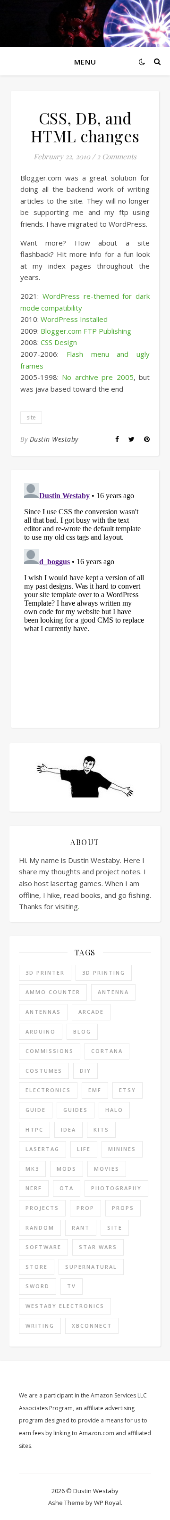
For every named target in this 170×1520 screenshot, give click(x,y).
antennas (43, 1011)
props (123, 1207)
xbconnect (92, 1325)
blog (82, 1031)
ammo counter (53, 991)
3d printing (103, 972)
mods (66, 1168)
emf (95, 1089)
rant (81, 1227)
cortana (107, 1050)
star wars (98, 1246)
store (37, 1266)
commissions (50, 1050)
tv (71, 1286)
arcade (91, 1011)
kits (101, 1129)
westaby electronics (65, 1305)
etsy (127, 1089)
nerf (34, 1187)
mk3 (32, 1168)
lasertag (43, 1148)
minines (122, 1148)
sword (38, 1286)
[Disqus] (85, 597)
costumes (44, 1070)
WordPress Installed (74, 319)
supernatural (91, 1266)
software (43, 1246)
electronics (48, 1089)
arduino (41, 1031)
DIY (85, 1070)
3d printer (45, 972)
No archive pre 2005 (97, 377)
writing (40, 1325)
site (31, 417)
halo (114, 1109)
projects (42, 1207)
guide (36, 1109)
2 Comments (116, 156)
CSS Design (59, 342)
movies (106, 1168)
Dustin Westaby (54, 439)
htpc (34, 1129)
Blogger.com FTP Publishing (86, 331)
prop (85, 1207)
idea (68, 1129)
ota (67, 1187)
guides (75, 1109)
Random (40, 1227)
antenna (113, 991)
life (84, 1148)
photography (116, 1187)
